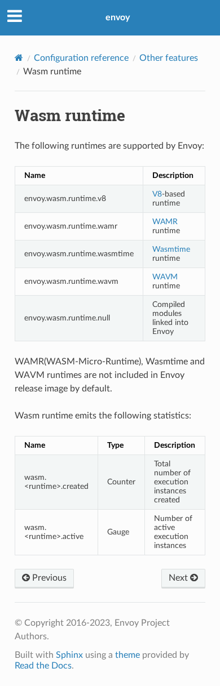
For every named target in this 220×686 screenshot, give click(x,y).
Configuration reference (81, 58)
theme (127, 655)
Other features (168, 58)
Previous (48, 577)
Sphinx (69, 655)
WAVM (165, 277)
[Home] (19, 58)
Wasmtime (171, 249)
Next (179, 577)
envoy (117, 17)
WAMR (165, 221)
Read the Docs (43, 665)
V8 (157, 194)
